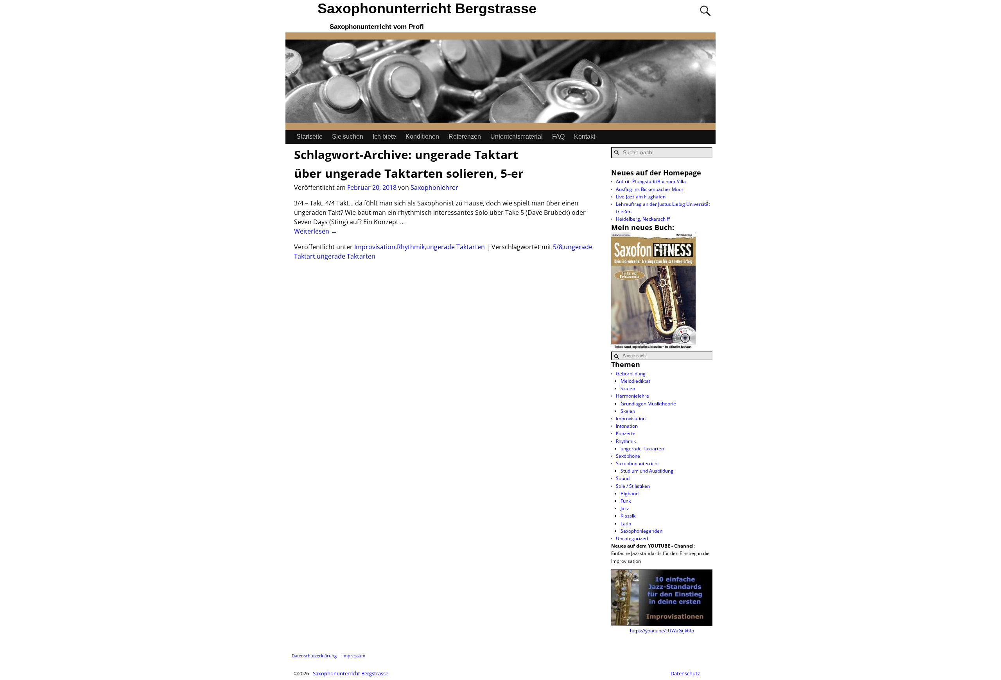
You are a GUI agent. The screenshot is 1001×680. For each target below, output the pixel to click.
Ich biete (384, 136)
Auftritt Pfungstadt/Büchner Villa (651, 181)
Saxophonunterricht (637, 463)
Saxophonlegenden (641, 531)
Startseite (309, 136)
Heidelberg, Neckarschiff (643, 219)
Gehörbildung (631, 373)
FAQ (558, 136)
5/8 (557, 247)
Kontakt (584, 136)
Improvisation (374, 247)
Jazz (625, 508)
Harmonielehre (632, 396)
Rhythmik (411, 247)
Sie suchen (347, 136)
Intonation (627, 426)
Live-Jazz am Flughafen (641, 196)
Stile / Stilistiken (633, 486)
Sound (623, 478)
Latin (626, 523)
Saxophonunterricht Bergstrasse (427, 8)
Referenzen (464, 136)
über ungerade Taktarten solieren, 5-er (409, 173)
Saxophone (628, 456)
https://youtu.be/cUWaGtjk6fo (662, 630)
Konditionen (422, 136)
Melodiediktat (635, 381)
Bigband (630, 493)
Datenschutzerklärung (314, 656)
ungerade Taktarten (455, 247)
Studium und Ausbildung (647, 471)
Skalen (628, 388)
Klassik (628, 515)
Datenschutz (685, 673)
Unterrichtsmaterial (516, 136)
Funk (626, 501)
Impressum (354, 656)
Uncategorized (632, 538)
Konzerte (625, 433)
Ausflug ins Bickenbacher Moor (649, 189)
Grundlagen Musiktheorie (648, 403)
